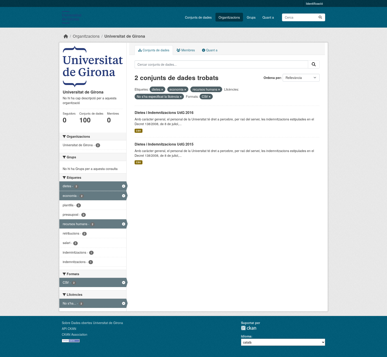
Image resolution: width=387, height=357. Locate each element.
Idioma (246, 336)
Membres (188, 50)
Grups (251, 17)
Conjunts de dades (198, 17)
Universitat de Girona (124, 36)
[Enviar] (320, 17)
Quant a (268, 17)
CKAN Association (74, 334)
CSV (138, 130)
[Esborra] (162, 89)
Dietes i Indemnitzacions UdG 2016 (164, 112)
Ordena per (272, 77)
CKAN (248, 328)
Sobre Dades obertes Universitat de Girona (92, 322)
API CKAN (69, 328)
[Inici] (66, 36)
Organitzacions (229, 17)
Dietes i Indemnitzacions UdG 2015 (164, 144)
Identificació (314, 3)
